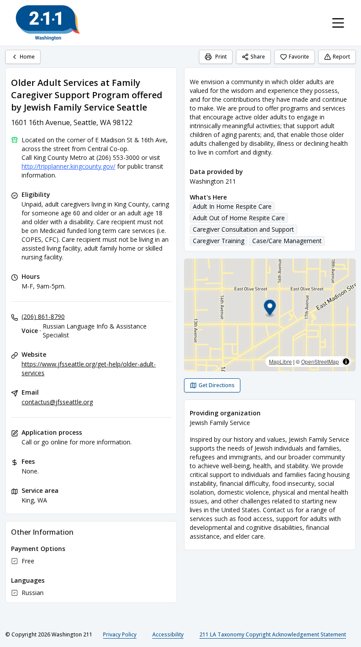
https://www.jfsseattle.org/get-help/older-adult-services (89, 368)
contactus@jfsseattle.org (57, 402)
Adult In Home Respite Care (232, 206)
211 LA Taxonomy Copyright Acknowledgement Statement (272, 634)
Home (27, 56)
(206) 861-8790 (43, 316)
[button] (270, 309)
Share (257, 56)
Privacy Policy (119, 634)
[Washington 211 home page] (48, 23)
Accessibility (168, 634)
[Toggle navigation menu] (338, 23)
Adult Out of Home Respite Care (239, 218)
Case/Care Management (287, 241)
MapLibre (280, 361)
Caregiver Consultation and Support (243, 229)
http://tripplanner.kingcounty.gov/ (68, 166)
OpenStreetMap (320, 361)
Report (341, 56)
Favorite (299, 56)
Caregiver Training (218, 241)
